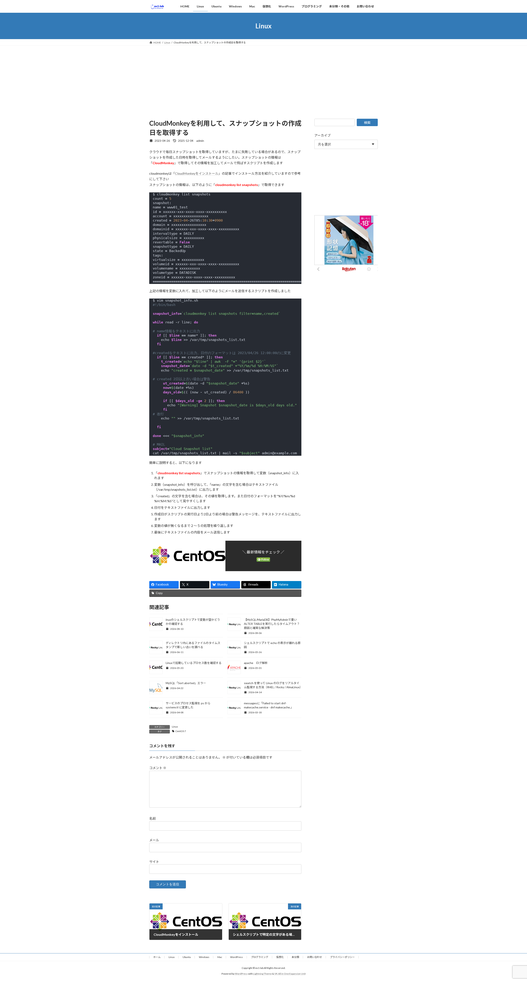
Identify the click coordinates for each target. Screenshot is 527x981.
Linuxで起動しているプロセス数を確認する (194, 663)
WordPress (236, 957)
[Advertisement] (263, 76)
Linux (175, 726)
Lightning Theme (262, 973)
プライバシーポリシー (342, 957)
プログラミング (259, 957)
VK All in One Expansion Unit (290, 973)
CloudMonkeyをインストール (196, 173)
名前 (152, 818)
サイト (154, 862)
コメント (157, 768)
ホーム (157, 957)
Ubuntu (187, 957)
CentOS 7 (180, 731)
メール (154, 840)
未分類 (295, 957)
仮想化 (280, 957)
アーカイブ (322, 135)
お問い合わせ (314, 957)
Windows (204, 957)
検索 (367, 122)
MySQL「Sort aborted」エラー (186, 683)
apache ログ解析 (256, 663)
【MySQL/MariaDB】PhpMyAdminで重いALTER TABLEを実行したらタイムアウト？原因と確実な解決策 (272, 624)
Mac (219, 957)
